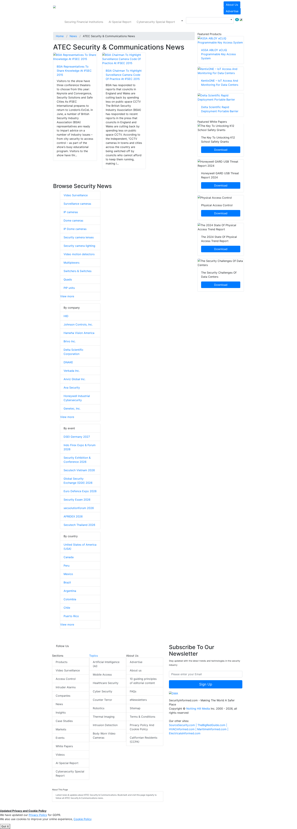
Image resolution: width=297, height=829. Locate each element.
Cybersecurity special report (156, 22)
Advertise (232, 11)
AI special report (120, 22)
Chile (67, 607)
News (59, 704)
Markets (61, 729)
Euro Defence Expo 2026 (80, 491)
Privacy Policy (38, 815)
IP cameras (71, 212)
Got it (5, 826)
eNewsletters (138, 699)
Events (60, 737)
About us (232, 4)
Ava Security (72, 387)
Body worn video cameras (104, 735)
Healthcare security (105, 683)
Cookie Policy (83, 819)
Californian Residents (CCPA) (143, 739)
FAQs (133, 691)
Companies (63, 695)
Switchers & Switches (77, 271)
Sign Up (205, 684)
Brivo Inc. (70, 341)
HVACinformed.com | (183, 729)
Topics (93, 655)
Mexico (68, 574)
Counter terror (102, 699)
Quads (68, 279)
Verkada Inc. (72, 370)
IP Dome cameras (75, 229)
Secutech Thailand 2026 (79, 525)
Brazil (67, 582)
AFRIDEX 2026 (73, 516)
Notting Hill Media (198, 708)
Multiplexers (71, 262)
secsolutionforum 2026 (79, 508)
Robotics (98, 708)
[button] (101, 8)
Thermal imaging (103, 716)
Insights (61, 712)
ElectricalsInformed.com (184, 733)
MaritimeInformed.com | (212, 729)
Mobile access (102, 674)
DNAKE (68, 362)
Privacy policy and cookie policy (142, 727)
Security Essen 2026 (77, 499)
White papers (64, 746)
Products (61, 662)
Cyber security (102, 691)
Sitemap (135, 708)
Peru (66, 565)
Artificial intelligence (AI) (106, 664)
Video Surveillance (76, 195)
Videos (60, 754)
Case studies (64, 721)
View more (67, 296)
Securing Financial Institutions (83, 22)
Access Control (66, 679)
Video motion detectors (79, 254)
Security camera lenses (79, 237)
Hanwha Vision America (79, 333)
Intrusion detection (105, 725)
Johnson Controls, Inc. (78, 324)
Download (220, 149)
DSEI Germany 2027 (77, 436)
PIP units (69, 288)
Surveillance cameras (77, 203)
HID (66, 316)
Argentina (70, 591)
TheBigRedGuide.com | (212, 725)
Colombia (70, 599)
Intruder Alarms (66, 687)
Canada (69, 557)
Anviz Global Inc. (74, 379)
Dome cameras (73, 220)
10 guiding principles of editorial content (143, 681)
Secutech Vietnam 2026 (79, 470)
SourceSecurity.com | (183, 725)
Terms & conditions (142, 716)
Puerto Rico (71, 616)
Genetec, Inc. (72, 408)
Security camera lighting (79, 245)
